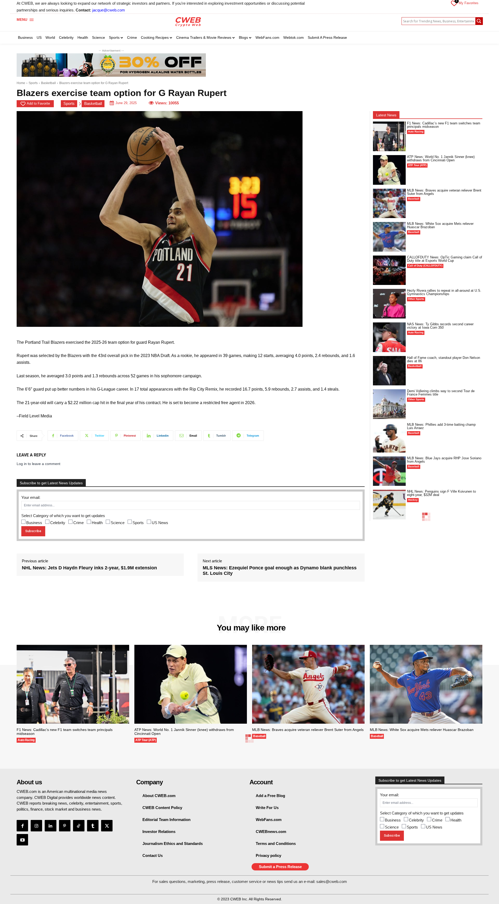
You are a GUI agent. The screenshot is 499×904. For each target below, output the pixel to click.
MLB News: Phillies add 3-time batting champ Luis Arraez (441, 426)
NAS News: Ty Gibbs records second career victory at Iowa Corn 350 (440, 325)
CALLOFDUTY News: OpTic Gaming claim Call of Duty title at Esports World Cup (444, 259)
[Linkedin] (50, 825)
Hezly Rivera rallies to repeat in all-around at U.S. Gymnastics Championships (444, 292)
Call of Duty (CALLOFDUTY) (425, 265)
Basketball (48, 83)
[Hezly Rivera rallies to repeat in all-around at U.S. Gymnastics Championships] (389, 304)
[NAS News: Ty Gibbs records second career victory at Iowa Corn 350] (389, 337)
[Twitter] (107, 825)
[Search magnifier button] (479, 21)
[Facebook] (22, 825)
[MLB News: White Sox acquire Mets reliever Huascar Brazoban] (389, 237)
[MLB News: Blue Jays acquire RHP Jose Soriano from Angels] (389, 471)
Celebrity (57, 522)
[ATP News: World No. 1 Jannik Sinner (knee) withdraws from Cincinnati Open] (389, 170)
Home (21, 83)
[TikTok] (78, 825)
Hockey (413, 499)
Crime (78, 522)
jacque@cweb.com (108, 10)
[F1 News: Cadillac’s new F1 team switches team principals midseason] (389, 136)
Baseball (413, 198)
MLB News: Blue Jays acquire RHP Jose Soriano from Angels (444, 459)
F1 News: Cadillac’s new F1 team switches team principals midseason (443, 125)
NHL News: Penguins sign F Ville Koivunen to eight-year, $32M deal (441, 493)
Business (34, 522)
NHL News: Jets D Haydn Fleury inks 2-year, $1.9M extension (89, 567)
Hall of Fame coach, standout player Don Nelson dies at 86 (443, 359)
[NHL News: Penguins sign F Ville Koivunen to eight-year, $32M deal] (389, 504)
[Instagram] (36, 825)
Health (97, 522)
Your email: (30, 497)
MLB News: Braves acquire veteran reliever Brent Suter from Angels (444, 192)
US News (160, 522)
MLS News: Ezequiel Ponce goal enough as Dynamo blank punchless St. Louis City (280, 570)
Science (117, 522)
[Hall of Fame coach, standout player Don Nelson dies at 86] (389, 371)
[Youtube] (22, 839)
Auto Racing (415, 131)
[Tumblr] (93, 825)
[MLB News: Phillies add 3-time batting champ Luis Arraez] (389, 438)
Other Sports (416, 298)
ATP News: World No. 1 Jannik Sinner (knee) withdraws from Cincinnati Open (441, 158)
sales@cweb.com (331, 881)
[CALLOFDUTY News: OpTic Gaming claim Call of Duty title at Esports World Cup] (389, 270)
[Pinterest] (64, 825)
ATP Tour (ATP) (417, 165)
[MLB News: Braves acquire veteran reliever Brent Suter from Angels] (389, 203)
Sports (33, 83)
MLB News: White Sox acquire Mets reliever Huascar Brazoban (440, 225)
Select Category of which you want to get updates (63, 515)
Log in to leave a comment (38, 464)
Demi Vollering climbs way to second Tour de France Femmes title (441, 392)
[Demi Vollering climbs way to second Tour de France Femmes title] (389, 404)
